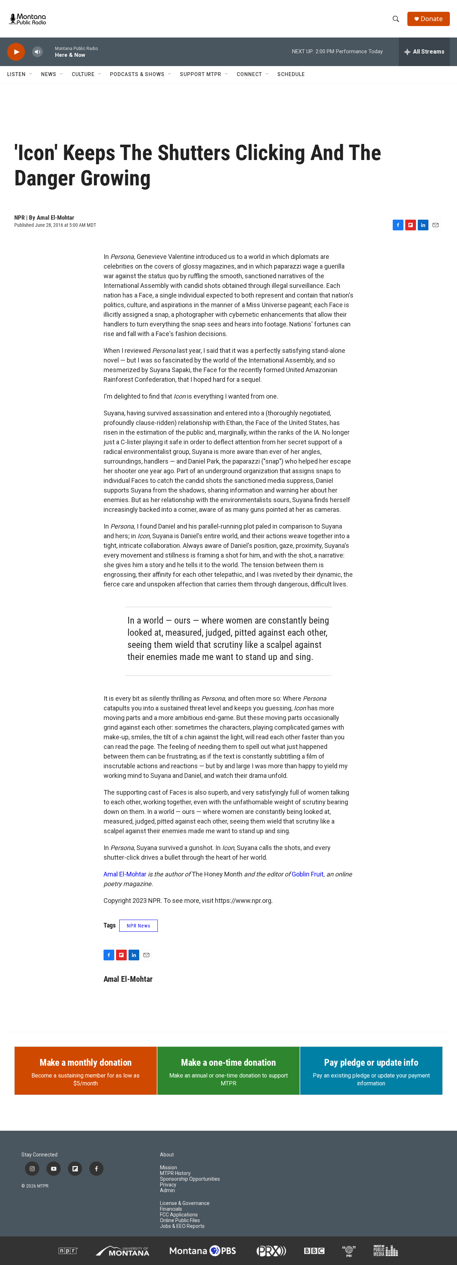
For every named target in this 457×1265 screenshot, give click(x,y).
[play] (16, 52)
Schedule (291, 74)
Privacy (168, 1185)
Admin (167, 1190)
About (167, 1155)
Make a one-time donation (228, 1062)
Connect (249, 74)
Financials (171, 1209)
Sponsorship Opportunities (190, 1179)
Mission (168, 1167)
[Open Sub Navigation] (31, 74)
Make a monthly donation (86, 1062)
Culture (83, 74)
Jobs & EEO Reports (182, 1226)
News (48, 74)
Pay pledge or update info (371, 1062)
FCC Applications (179, 1215)
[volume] (37, 52)
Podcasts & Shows (137, 74)
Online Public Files (180, 1220)
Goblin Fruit (307, 874)
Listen (16, 74)
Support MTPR (200, 74)
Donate (432, 18)
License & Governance (185, 1203)
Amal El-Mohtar (125, 874)
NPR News (138, 926)
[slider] (49, 51)
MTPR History (175, 1173)
